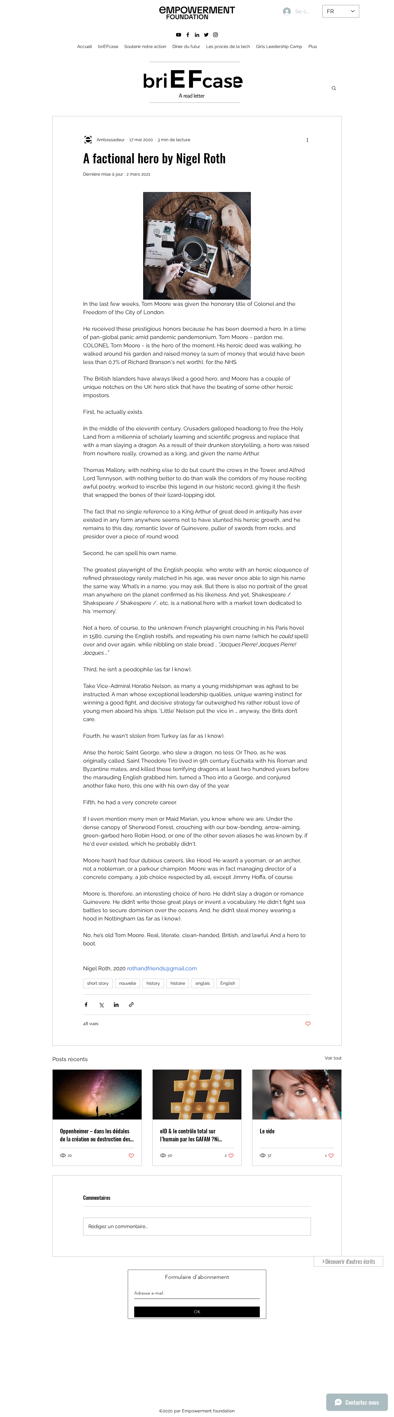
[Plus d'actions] (307, 139)
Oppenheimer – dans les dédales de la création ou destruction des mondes (95, 1135)
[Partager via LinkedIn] (116, 1005)
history (153, 983)
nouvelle (127, 983)
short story (98, 983)
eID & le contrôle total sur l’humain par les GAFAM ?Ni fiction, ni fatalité (189, 1135)
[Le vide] (296, 1095)
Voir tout (333, 1058)
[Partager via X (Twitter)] (101, 1005)
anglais (202, 983)
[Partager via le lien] (131, 1005)
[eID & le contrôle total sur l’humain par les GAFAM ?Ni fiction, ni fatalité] (197, 1095)
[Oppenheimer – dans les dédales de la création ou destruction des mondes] (97, 1095)
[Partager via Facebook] (86, 1005)
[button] (334, 87)
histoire (178, 983)
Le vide (267, 1131)
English (227, 983)
